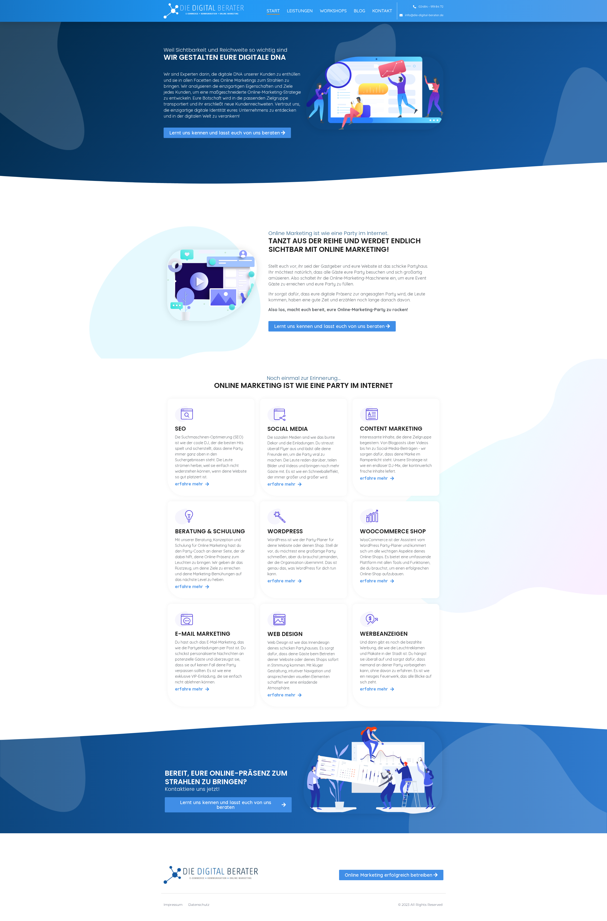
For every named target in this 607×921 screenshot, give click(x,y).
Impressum (173, 905)
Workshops (333, 11)
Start (273, 11)
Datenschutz (198, 905)
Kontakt (382, 11)
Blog (359, 11)
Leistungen (300, 11)
